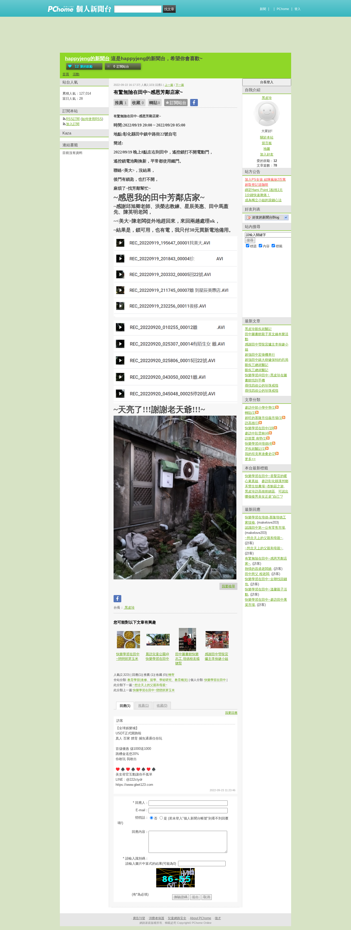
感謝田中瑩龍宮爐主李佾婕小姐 (216, 656)
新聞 (263, 9)
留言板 (267, 143)
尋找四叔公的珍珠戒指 (261, 385)
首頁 (65, 74)
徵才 (218, 918)
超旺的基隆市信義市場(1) (263, 418)
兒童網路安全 (177, 918)
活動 (76, 74)
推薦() (143, 705)
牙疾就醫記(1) (255, 449)
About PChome (200, 918)
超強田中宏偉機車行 (260, 355)
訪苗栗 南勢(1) (255, 438)
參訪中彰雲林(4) (257, 433)
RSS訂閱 (73, 119)
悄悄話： (142, 817)
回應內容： (140, 832)
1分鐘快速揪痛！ (257, 195)
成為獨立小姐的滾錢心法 (263, 200)
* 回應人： (141, 803)
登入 (297, 9)
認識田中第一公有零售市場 (265, 528)
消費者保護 (156, 918)
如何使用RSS (92, 119)
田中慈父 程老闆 (257, 574)
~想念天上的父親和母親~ (150, 685)
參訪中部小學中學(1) (260, 407)
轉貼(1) (250, 413)
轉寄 (171, 675)
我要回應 (231, 713)
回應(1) (125, 706)
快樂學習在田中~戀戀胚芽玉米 (128, 656)
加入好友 (266, 154)
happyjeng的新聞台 (87, 58)
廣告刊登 (139, 918)
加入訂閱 (72, 124)
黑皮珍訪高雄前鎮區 (260, 491)
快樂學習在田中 (215, 680)
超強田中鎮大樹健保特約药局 (266, 360)
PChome (283, 9)
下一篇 (180, 84)
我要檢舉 (228, 586)
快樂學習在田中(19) (259, 428)
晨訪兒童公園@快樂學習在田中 (157, 656)
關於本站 (266, 137)
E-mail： (142, 810)
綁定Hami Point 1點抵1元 (264, 190)
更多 (250, 459)
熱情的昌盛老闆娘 (258, 569)
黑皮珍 (129, 607)
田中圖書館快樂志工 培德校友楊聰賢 (187, 658)
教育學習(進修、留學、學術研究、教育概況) (157, 680)
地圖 (266, 149)
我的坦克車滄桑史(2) (260, 454)
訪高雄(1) (252, 423)
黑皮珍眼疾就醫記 (258, 329)
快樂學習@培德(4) (258, 443)
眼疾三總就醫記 (256, 365)
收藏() (162, 705)
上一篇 (169, 84)
